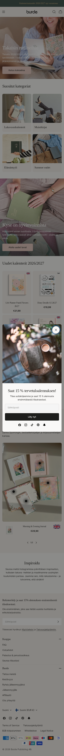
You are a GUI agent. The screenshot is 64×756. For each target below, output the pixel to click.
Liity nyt (32, 416)
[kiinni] (56, 330)
